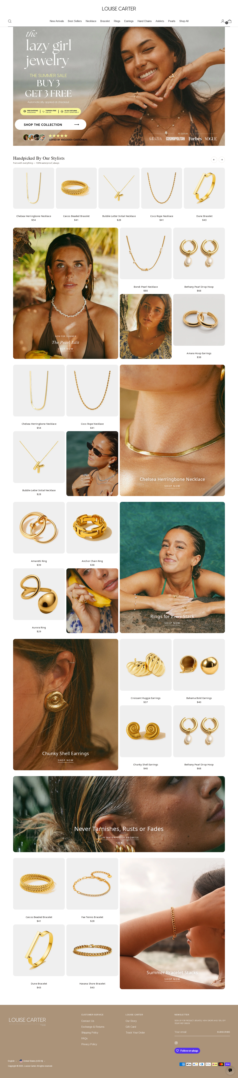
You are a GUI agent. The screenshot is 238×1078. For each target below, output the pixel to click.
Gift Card (131, 1026)
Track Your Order (135, 1032)
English (11, 1061)
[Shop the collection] (119, 86)
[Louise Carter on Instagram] (176, 1043)
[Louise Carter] (119, 9)
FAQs (84, 1038)
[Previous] (214, 160)
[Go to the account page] (221, 21)
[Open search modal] (9, 21)
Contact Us (87, 1021)
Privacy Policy (89, 1044)
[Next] (222, 160)
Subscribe (223, 1032)
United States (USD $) (33, 1061)
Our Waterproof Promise (119, 837)
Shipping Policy (89, 1032)
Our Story (131, 1021)
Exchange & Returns (93, 1026)
